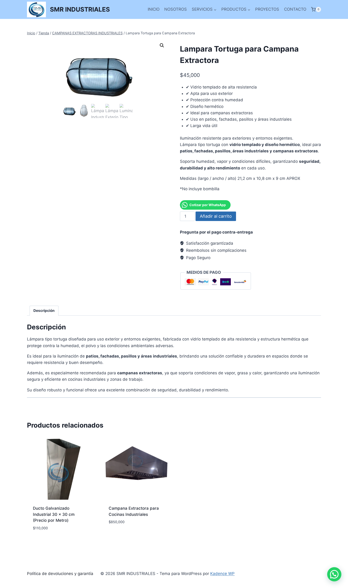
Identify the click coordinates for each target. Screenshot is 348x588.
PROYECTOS (267, 9)
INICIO (154, 9)
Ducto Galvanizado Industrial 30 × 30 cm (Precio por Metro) (54, 514)
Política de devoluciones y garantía (60, 573)
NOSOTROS (175, 9)
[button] (162, 45)
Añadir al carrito (216, 216)
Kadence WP (222, 573)
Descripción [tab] (44, 310)
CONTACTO (295, 9)
